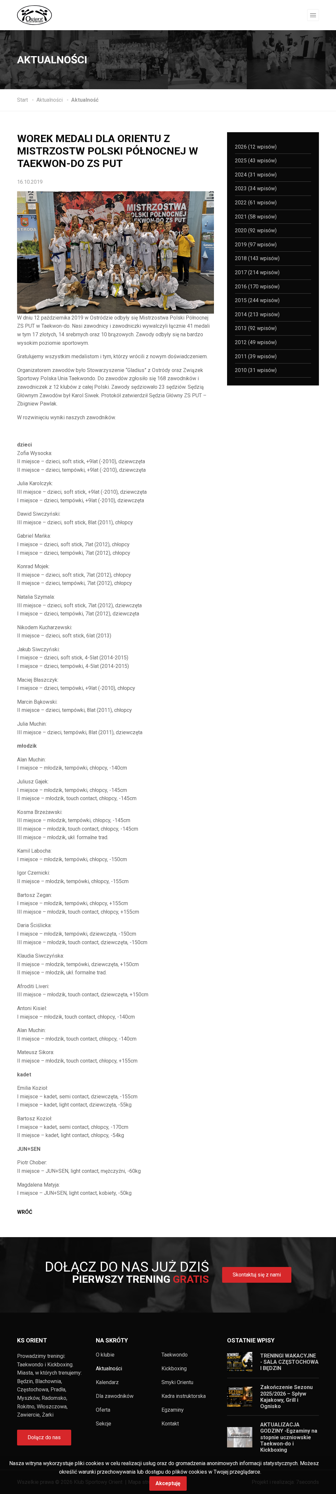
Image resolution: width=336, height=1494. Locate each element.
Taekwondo (174, 1355)
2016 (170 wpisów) (257, 286)
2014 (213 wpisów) (257, 314)
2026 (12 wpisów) (256, 147)
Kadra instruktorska (183, 1396)
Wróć (24, 1212)
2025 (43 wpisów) (256, 160)
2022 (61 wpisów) (256, 202)
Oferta (103, 1410)
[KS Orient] (34, 14)
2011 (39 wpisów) (256, 356)
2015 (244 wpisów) (257, 300)
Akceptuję (168, 1483)
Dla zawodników (115, 1396)
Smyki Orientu (177, 1382)
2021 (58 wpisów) (256, 217)
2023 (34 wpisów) (256, 188)
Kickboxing (174, 1369)
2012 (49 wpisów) (256, 342)
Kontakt (170, 1424)
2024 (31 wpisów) (256, 175)
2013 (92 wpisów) (256, 328)
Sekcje (103, 1424)
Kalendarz (107, 1382)
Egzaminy (172, 1410)
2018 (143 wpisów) (257, 258)
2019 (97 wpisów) (256, 244)
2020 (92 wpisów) (256, 230)
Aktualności (109, 1369)
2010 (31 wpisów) (256, 370)
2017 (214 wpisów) (257, 272)
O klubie (105, 1355)
